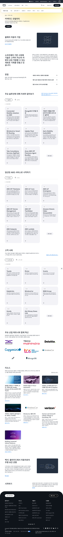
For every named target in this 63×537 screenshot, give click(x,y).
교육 (19, 505)
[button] (17, 5)
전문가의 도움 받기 (50, 515)
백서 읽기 (7, 475)
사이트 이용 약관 (16, 531)
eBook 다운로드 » (8, 451)
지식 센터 (48, 510)
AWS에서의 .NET (35, 508)
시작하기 (20, 503)
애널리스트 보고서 (22, 518)
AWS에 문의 (48, 503)
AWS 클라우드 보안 (9, 514)
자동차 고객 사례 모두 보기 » (52, 255)
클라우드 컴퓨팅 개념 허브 (10, 512)
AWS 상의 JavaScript (37, 518)
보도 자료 (7, 522)
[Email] (57, 528)
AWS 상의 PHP (35, 515)
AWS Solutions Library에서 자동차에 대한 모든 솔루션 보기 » (49, 94)
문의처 (33, 487)
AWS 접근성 (48, 518)
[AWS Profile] (60, 1)
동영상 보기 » (25, 422)
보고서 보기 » (7, 400)
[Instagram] (49, 528)
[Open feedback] (62, 268)
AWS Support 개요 (50, 513)
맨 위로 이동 (30, 524)
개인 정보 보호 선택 (24, 531)
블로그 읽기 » (44, 393)
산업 (6, 15)
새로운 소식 (7, 517)
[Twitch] (51, 528)
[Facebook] (45, 528)
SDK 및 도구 (34, 505)
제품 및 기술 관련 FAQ (23, 515)
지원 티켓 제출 (49, 505)
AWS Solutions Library (24, 510)
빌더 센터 (34, 503)
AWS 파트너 (21, 520)
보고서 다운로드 (8, 44)
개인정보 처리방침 (8, 531)
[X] (43, 528)
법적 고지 (48, 520)
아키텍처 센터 (21, 513)
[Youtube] (53, 528)
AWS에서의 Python (36, 510)
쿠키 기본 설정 (7, 533)
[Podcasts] (55, 528)
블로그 (6, 519)
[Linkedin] (47, 528)
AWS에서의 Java (35, 513)
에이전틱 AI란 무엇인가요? (10, 509)
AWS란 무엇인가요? (9, 503)
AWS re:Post (48, 508)
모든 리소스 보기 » (54, 372)
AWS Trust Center (23, 508)
